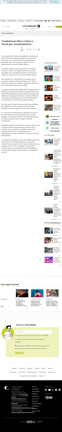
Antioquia (4, 299)
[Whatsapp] (30, 49)
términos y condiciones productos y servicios (29, 335)
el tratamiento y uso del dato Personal (27, 339)
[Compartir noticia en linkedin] (39, 49)
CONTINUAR (54, 2)
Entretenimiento (36, 299)
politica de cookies (42, 2)
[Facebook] (36, 49)
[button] (59, 73)
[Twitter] (33, 49)
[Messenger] (27, 49)
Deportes (49, 299)
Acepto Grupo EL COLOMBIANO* (32, 335)
